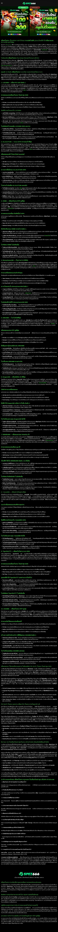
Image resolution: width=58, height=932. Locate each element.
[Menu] (2, 3)
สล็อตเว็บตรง (8, 44)
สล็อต (20, 188)
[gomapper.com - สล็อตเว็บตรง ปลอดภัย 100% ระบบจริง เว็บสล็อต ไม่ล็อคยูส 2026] (29, 3)
